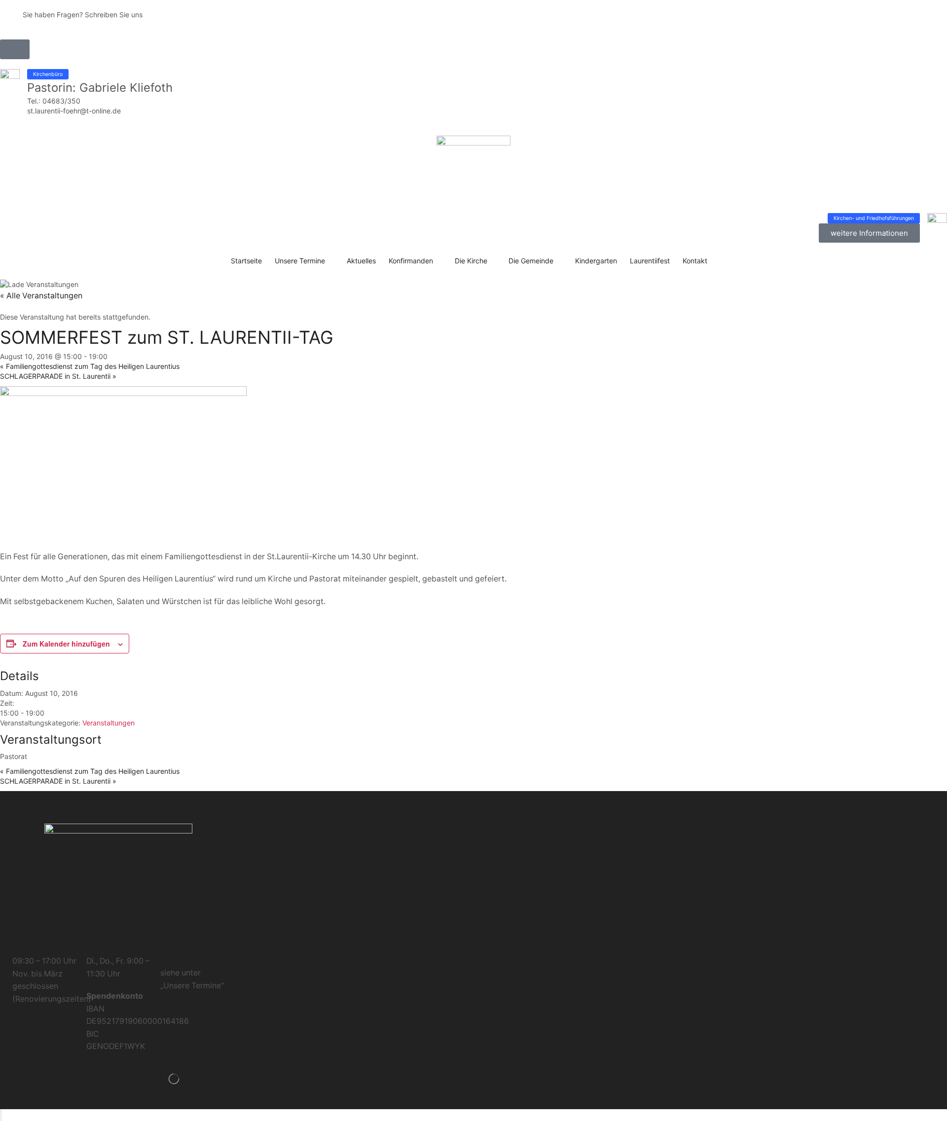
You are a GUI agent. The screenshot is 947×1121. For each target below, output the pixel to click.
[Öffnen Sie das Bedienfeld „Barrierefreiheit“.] (1, 1115)
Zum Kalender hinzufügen (66, 644)
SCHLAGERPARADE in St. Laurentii (58, 376)
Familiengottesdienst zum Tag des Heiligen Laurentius (90, 366)
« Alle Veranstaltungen (41, 295)
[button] (15, 49)
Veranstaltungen (108, 723)
